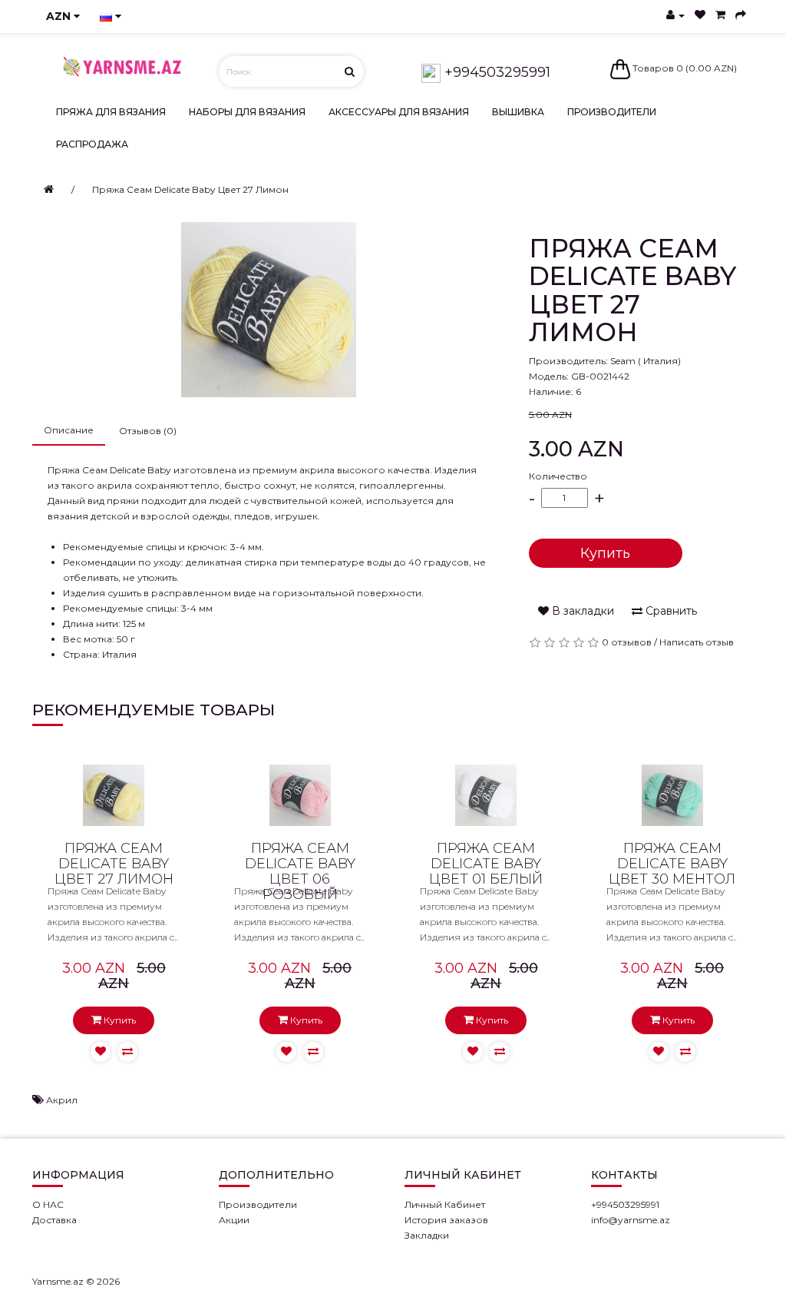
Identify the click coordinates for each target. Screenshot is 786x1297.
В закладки (581, 611)
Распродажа (92, 144)
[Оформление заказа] (740, 15)
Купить (605, 553)
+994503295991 (495, 72)
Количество (558, 476)
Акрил (62, 1100)
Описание (69, 430)
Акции (234, 1220)
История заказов (446, 1220)
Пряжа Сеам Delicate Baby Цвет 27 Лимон (190, 189)
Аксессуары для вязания (399, 112)
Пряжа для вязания (111, 112)
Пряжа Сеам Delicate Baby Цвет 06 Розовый (300, 871)
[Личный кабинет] (675, 15)
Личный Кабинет (445, 1204)
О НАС (48, 1204)
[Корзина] (720, 15)
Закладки (427, 1235)
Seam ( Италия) (645, 361)
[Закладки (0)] (700, 15)
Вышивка (518, 112)
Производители (611, 112)
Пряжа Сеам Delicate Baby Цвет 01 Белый (486, 863)
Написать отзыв (696, 642)
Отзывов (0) (148, 430)
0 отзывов (627, 642)
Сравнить (669, 611)
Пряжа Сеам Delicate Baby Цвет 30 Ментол (672, 863)
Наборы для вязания (247, 112)
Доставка (54, 1220)
